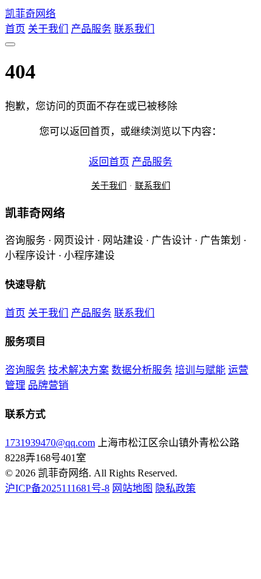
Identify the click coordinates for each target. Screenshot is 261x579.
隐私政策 (175, 488)
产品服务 (91, 28)
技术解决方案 (78, 369)
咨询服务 (25, 369)
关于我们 (48, 28)
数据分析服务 (141, 369)
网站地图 (132, 488)
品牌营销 (48, 385)
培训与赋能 (200, 369)
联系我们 (134, 28)
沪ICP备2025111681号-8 (57, 488)
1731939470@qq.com (50, 442)
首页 (15, 28)
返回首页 (109, 161)
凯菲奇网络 (30, 13)
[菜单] (10, 44)
